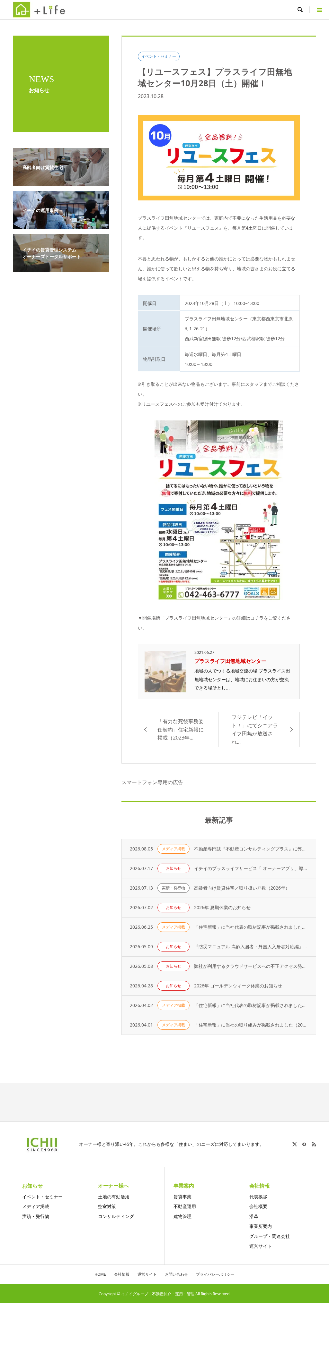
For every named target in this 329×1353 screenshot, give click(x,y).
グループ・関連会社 (269, 1236)
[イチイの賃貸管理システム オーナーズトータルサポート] (61, 268)
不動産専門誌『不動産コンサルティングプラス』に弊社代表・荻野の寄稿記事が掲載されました (251, 849)
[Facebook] (304, 1144)
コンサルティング (116, 1216)
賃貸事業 (182, 1197)
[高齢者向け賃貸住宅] (61, 182)
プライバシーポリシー (215, 1274)
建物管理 (182, 1216)
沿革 (253, 1216)
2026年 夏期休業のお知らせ (222, 907)
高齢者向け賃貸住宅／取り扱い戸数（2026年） (242, 888)
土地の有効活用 (113, 1197)
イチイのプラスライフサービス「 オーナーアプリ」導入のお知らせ (251, 868)
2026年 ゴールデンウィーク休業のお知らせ (238, 986)
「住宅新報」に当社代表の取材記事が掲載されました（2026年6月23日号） (251, 927)
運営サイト (260, 1246)
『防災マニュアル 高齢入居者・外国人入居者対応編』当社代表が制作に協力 (251, 946)
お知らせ (173, 868)
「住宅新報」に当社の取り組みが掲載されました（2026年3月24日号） (251, 1025)
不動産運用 (184, 1206)
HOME (100, 1274)
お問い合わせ (176, 1274)
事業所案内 (260, 1226)
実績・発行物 (173, 888)
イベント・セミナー (158, 56)
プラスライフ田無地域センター (230, 660)
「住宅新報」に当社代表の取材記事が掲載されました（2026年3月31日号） (251, 1005)
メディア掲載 (173, 848)
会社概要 (258, 1206)
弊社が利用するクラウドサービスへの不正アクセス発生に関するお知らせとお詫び (251, 966)
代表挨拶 (258, 1197)
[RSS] (314, 1144)
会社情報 (121, 1274)
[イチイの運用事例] (61, 225)
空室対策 (107, 1206)
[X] (294, 1144)
